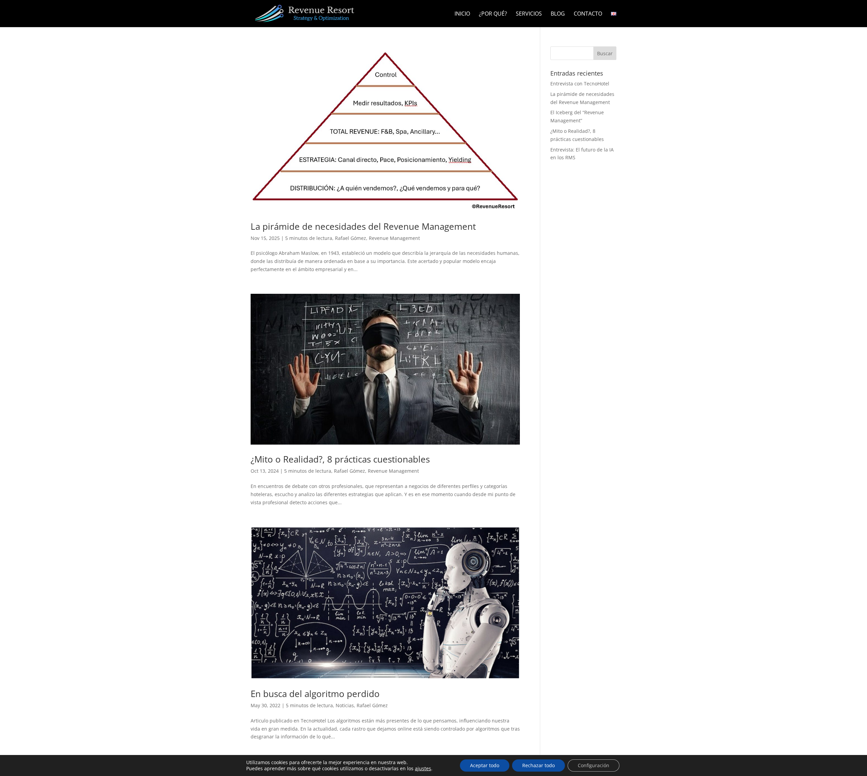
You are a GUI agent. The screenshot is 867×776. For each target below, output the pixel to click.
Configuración (593, 765)
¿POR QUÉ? (493, 14)
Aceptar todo (484, 765)
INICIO (462, 14)
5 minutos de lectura (308, 238)
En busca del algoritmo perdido (315, 694)
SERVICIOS (529, 14)
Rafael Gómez (350, 238)
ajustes (423, 768)
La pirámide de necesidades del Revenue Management (363, 226)
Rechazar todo (538, 765)
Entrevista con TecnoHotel (579, 83)
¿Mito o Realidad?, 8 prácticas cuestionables (340, 459)
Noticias (345, 705)
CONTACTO (588, 14)
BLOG (558, 14)
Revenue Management (394, 238)
